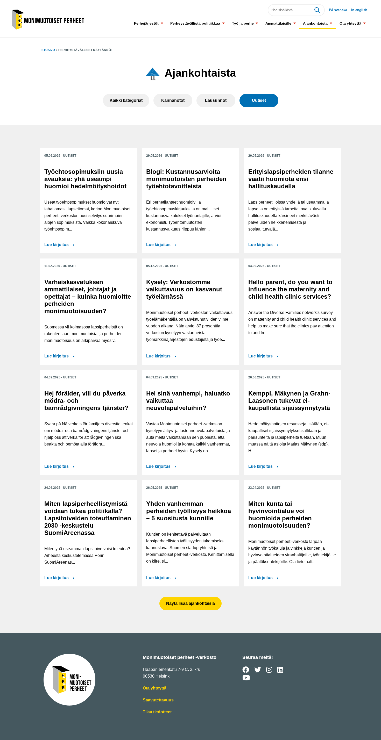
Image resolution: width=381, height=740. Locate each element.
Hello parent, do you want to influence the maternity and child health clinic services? (290, 289)
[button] (162, 23)
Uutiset (259, 100)
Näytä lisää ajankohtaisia (190, 603)
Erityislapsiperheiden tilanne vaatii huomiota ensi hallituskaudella (290, 179)
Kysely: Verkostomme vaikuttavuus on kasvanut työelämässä (184, 289)
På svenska (338, 10)
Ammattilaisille (278, 23)
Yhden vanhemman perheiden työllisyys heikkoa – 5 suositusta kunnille (188, 511)
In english (359, 10)
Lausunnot (216, 100)
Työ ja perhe (243, 23)
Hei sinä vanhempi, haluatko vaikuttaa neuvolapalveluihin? (188, 400)
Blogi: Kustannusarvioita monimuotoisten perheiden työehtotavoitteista (186, 179)
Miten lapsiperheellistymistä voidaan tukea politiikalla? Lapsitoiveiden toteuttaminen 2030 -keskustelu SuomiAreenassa (87, 518)
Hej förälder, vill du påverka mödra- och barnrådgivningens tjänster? (86, 400)
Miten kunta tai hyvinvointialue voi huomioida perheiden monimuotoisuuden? (280, 514)
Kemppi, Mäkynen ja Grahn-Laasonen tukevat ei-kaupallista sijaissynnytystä (289, 400)
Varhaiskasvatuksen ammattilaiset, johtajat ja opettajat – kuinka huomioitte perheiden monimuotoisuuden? (87, 296)
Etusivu (48, 50)
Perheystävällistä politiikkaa (195, 23)
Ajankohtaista (315, 23)
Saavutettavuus (158, 700)
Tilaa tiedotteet (157, 712)
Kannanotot (173, 100)
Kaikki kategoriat (126, 100)
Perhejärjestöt (146, 23)
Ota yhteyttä (350, 23)
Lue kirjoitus (59, 245)
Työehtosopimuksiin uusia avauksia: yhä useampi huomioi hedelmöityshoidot (85, 179)
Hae (317, 10)
